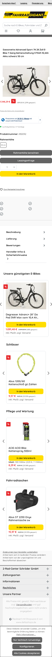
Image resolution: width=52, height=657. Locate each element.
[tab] (26, 232)
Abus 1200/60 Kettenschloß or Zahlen (34, 383)
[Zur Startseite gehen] (26, 14)
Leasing (24, 3)
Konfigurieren (27, 646)
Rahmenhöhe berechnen (26, 152)
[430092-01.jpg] (26, 81)
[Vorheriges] (2, 81)
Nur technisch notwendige (26, 639)
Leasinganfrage (26, 160)
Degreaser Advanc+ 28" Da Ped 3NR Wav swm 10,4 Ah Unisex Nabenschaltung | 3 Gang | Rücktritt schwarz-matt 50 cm (24, 316)
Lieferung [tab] (11, 238)
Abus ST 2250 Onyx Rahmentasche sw (20, 519)
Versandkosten (24, 604)
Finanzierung (38, 3)
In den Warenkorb (26, 173)
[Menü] (6, 31)
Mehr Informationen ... (26, 634)
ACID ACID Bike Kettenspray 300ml (20, 449)
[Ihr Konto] (30, 31)
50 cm (3, 145)
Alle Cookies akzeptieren (27, 653)
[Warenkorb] (42, 31)
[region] (26, 304)
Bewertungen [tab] (13, 245)
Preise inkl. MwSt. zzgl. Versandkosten (12, 111)
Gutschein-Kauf (9, 3)
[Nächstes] (50, 81)
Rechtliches (9, 587)
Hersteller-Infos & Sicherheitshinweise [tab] (16, 253)
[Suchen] (46, 25)
